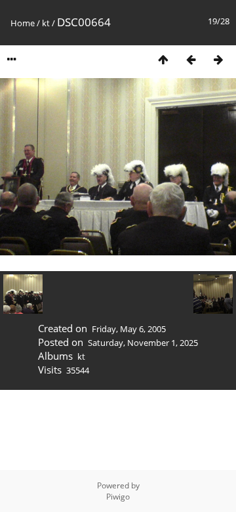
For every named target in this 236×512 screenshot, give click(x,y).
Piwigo (118, 496)
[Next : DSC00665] (218, 59)
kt (46, 23)
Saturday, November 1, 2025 (143, 343)
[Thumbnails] (163, 59)
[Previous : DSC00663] (191, 59)
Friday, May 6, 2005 (129, 329)
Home (22, 23)
